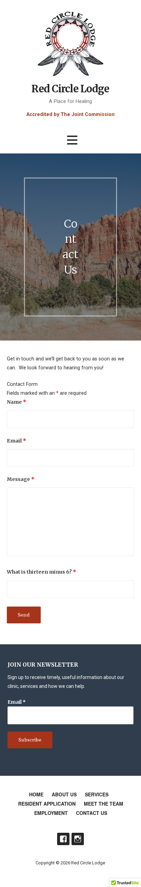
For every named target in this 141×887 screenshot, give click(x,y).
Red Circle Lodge (70, 89)
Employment (51, 812)
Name (16, 402)
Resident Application (47, 803)
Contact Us (91, 812)
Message (21, 479)
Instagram (78, 839)
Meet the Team (103, 803)
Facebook (63, 839)
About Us (64, 794)
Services (96, 794)
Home (36, 794)
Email (16, 441)
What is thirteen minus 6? (41, 572)
